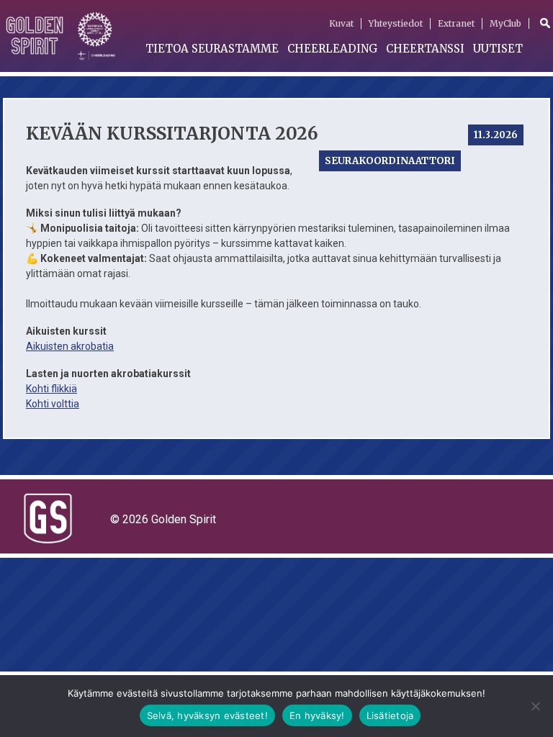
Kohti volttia (52, 404)
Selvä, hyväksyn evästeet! (207, 715)
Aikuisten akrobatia (70, 346)
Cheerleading (332, 48)
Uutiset (498, 48)
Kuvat (341, 23)
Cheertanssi (425, 48)
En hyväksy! (317, 715)
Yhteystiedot (396, 23)
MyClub (505, 23)
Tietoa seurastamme (212, 48)
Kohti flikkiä (51, 388)
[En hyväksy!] (535, 706)
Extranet (456, 23)
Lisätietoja (390, 715)
